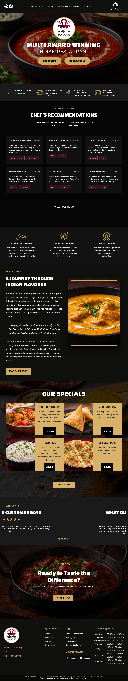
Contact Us (90, 6)
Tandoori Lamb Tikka (60, 140)
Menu (41, 6)
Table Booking (63, 6)
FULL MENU (64, 485)
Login (112, 9)
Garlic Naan (55, 171)
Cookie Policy (71, 641)
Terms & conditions (74, 634)
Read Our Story (18, 371)
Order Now (49, 61)
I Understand (83, 678)
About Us (49, 637)
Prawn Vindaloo (17, 171)
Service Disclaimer (74, 645)
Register (118, 9)
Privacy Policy (72, 637)
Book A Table (77, 61)
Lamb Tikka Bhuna (98, 140)
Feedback (78, 6)
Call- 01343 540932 (12, 656)
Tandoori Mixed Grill (20, 140)
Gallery (50, 6)
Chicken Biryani (96, 171)
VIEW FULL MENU (64, 207)
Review (48, 641)
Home (34, 6)
